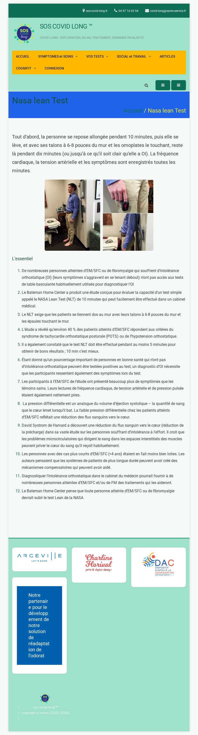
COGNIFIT (23, 68)
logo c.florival (45, 718)
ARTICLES (167, 56)
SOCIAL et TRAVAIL (131, 56)
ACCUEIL (22, 56)
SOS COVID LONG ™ (66, 26)
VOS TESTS (95, 56)
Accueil (132, 110)
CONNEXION (54, 68)
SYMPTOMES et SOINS (55, 56)
